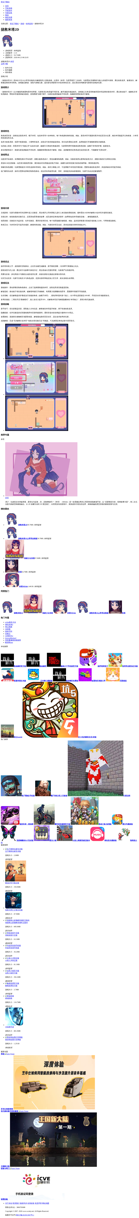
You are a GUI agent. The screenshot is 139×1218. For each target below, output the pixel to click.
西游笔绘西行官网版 (13, 1039)
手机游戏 (8, 8)
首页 (7, 6)
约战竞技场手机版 (12, 948)
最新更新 (8, 20)
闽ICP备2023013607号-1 (25, 1215)
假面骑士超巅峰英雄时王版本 (16, 923)
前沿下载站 (5, 2)
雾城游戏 (8, 998)
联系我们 (16, 1203)
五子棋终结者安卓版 (13, 851)
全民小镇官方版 (11, 973)
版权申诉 (23, 1203)
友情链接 (30, 1203)
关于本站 (8, 1203)
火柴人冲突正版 (11, 960)
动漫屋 (7, 629)
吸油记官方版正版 (12, 883)
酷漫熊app (9, 642)
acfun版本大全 (10, 622)
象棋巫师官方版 (11, 986)
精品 (7, 15)
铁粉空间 (8, 631)
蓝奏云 (7, 634)
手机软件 (8, 10)
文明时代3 (9, 636)
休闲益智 (29, 24)
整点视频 (8, 627)
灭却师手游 (9, 1027)
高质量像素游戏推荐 (13, 640)
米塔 (12, 61)
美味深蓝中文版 (11, 935)
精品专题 (8, 17)
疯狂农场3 (9, 624)
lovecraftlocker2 (10, 638)
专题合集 (8, 13)
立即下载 (4, 64)
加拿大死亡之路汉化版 (14, 910)
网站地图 (45, 1203)
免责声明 (38, 1203)
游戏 (22, 24)
